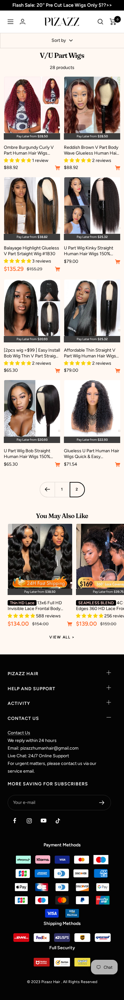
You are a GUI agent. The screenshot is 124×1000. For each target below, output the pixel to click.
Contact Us (19, 733)
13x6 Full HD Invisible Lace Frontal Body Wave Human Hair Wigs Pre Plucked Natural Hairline (35, 606)
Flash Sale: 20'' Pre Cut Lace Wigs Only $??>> (62, 5)
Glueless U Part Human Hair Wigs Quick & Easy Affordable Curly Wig (91, 454)
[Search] (100, 22)
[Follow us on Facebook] (15, 820)
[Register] (102, 802)
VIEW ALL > (62, 637)
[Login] (22, 21)
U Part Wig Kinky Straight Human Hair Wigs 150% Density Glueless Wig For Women (89, 251)
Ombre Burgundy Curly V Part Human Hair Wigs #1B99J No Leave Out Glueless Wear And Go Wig (30, 150)
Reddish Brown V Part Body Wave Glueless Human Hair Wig (91, 150)
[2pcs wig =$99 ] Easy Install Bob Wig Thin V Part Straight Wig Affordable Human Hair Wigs (32, 353)
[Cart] (113, 22)
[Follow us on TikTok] (58, 820)
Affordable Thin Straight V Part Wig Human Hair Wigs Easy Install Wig (90, 353)
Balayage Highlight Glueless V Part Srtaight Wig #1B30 (31, 250)
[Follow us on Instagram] (29, 820)
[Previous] (47, 489)
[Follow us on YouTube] (43, 820)
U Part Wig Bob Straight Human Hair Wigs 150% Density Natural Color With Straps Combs (30, 454)
